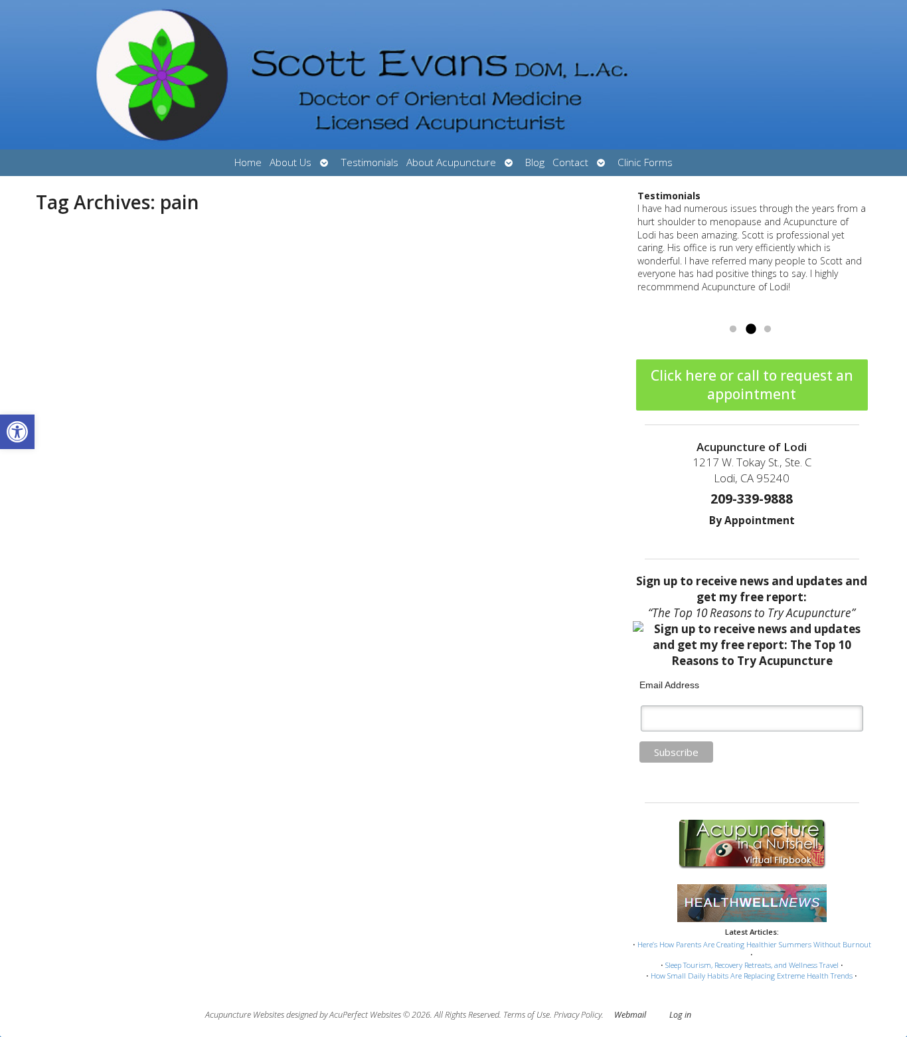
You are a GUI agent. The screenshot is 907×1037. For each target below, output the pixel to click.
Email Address (669, 685)
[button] (17, 432)
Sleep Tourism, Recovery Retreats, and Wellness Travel (752, 965)
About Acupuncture (451, 162)
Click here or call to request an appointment (752, 384)
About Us (290, 162)
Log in (680, 1014)
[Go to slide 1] (733, 329)
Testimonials (369, 162)
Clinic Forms (645, 162)
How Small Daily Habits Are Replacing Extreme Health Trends (752, 976)
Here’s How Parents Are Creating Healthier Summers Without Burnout (754, 944)
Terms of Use (526, 1014)
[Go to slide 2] (750, 329)
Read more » (733, 312)
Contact (570, 162)
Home (248, 162)
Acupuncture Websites (244, 1014)
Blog (534, 162)
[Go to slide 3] (767, 329)
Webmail (630, 1014)
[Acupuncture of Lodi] (453, 74)
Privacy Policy (578, 1014)
